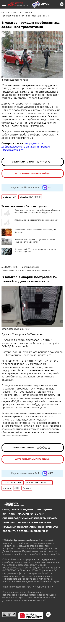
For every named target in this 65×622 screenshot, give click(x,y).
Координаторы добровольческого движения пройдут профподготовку (26, 146)
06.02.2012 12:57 (10, 12)
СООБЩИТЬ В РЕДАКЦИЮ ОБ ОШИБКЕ (25, 531)
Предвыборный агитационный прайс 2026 (30, 526)
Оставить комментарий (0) (32, 173)
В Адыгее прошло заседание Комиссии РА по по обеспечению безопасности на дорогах (37, 211)
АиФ (27, 329)
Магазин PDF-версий (31, 513)
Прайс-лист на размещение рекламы (26, 522)
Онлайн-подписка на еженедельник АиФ (29, 518)
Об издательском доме (17, 509)
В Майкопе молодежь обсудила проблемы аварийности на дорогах (35, 240)
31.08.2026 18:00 (10, 267)
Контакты (8, 513)
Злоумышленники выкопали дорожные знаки (36, 220)
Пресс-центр (44, 509)
